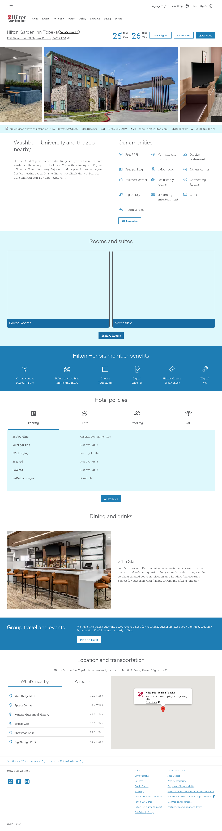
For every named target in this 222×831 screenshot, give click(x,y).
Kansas (34, 761)
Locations (12, 761)
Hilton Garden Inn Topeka (73, 761)
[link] (117, 128)
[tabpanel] (111, 460)
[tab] (33, 419)
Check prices (207, 35)
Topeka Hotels (49, 761)
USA (24, 761)
